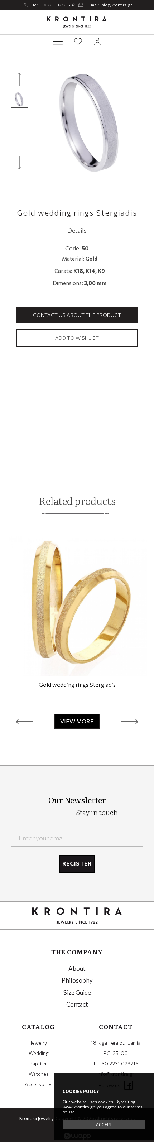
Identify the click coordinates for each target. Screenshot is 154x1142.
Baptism (38, 1063)
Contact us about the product (77, 315)
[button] (24, 721)
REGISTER (77, 863)
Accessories (39, 1084)
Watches (39, 1074)
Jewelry (38, 1043)
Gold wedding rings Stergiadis (77, 684)
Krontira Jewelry (77, 22)
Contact (77, 1004)
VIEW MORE (77, 721)
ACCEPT (104, 1125)
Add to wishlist (77, 338)
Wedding (39, 1053)
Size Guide (77, 992)
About (77, 968)
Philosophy (77, 980)
